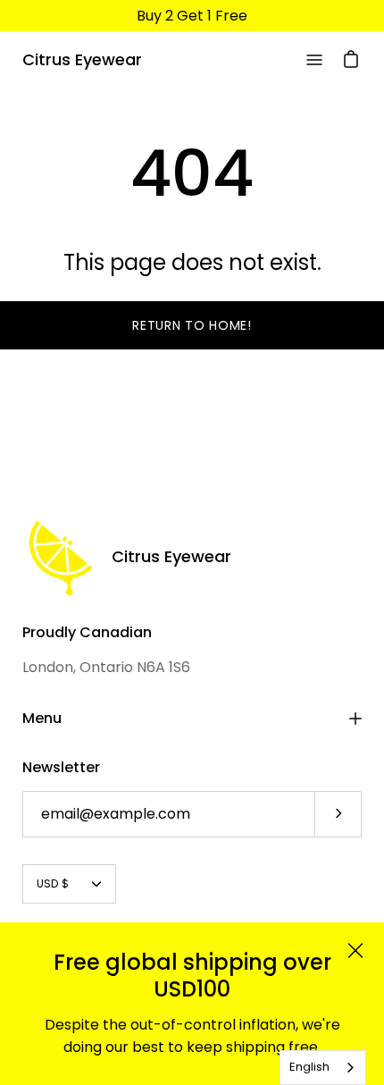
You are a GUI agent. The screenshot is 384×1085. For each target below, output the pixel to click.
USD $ (53, 883)
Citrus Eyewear (82, 59)
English (309, 1066)
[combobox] (323, 1067)
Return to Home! (192, 325)
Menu (42, 718)
